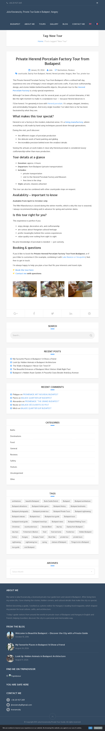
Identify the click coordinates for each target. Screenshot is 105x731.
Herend (48, 73)
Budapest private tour (41, 511)
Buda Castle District (51, 501)
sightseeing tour (31, 542)
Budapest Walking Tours (76, 521)
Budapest (15, 24)
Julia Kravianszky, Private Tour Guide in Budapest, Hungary (32, 11)
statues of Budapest (59, 542)
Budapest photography (20, 511)
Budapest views (57, 521)
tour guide (15, 547)
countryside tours (31, 527)
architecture (16, 501)
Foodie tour (70, 532)
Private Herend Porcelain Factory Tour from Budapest (52, 61)
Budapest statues (18, 516)
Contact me (21, 273)
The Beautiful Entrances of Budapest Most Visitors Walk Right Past (42, 369)
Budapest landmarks (78, 506)
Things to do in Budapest (80, 542)
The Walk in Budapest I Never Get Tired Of (31, 366)
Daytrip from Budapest (36, 73)
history (14, 537)
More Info (98, 728)
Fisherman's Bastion (30, 532)
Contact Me (78, 24)
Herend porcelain (58, 73)
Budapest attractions (19, 506)
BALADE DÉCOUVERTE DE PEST (35, 405)
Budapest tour (35, 516)
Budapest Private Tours (62, 511)
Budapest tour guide (52, 516)
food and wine (56, 532)
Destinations (62, 70)
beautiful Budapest (32, 501)
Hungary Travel (38, 537)
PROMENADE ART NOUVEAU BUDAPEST (40, 394)
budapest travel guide (20, 521)
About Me (30, 24)
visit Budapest (29, 547)
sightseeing (16, 542)
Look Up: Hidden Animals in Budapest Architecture (34, 362)
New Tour (76, 73)
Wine (12, 479)
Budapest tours (69, 516)
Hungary (69, 73)
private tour (85, 73)
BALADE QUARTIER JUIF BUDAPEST (36, 398)
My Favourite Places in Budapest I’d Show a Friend (34, 359)
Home (40, 41)
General (13, 448)
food (44, 532)
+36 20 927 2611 (18, 700)
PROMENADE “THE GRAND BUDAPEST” (42, 401)
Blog (65, 24)
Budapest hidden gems (40, 506)
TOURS (42, 24)
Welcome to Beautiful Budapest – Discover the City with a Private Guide (51, 633)
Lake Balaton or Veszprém (73, 257)
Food (12, 442)
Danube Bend (46, 527)
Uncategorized (16, 473)
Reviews (71, 70)
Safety (13, 461)
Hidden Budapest (85, 532)
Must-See (52, 537)
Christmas (16, 527)
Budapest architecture (82, 501)
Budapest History (60, 506)
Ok (90, 728)
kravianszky (16, 709)
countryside (22, 73)
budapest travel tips (40, 521)
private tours (77, 537)
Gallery (54, 24)
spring (44, 542)
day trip (59, 527)
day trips (15, 532)
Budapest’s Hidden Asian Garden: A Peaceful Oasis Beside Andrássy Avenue (46, 372)
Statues (13, 467)
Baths (12, 430)
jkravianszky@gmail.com (21, 705)
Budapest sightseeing (83, 511)
